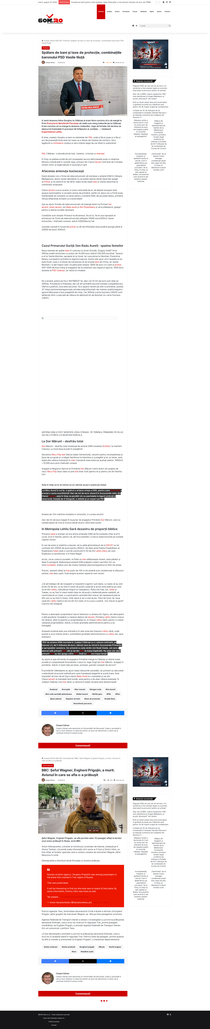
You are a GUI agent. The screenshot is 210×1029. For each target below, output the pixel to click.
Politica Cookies (54, 1021)
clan (73, 460)
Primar (47, 182)
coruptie (66, 689)
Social (135, 11)
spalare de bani (73, 699)
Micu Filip (52, 471)
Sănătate (143, 11)
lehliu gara (97, 694)
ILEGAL (106, 446)
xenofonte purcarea (83, 703)
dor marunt (80, 689)
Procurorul (52, 123)
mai (76, 471)
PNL (91, 137)
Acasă (46, 41)
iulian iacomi (82, 694)
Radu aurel (71, 207)
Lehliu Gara (101, 551)
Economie (126, 11)
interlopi (100, 153)
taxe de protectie (92, 699)
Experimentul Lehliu (52, 132)
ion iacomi (111, 689)
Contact (167, 11)
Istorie (159, 11)
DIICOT (109, 545)
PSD (54, 270)
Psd (118, 694)
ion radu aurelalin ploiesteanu (59, 694)
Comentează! (82, 745)
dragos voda (96, 689)
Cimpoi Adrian (50, 62)
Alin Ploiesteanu (87, 207)
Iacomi (98, 162)
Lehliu (54, 589)
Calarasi (61, 270)
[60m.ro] (50, 19)
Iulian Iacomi (55, 207)
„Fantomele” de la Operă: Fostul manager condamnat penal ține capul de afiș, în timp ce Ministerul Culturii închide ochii (158, 162)
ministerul (58, 143)
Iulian (53, 534)
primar (72, 227)
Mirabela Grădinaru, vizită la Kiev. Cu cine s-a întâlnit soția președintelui (101, 2)
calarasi (54, 689)
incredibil (51, 565)
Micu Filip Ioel (58, 454)
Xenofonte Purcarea (68, 123)
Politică (101, 11)
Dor (43, 446)
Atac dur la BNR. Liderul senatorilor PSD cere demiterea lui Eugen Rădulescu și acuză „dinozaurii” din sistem (149, 96)
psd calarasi (56, 699)
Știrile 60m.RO (56, 41)
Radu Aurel (82, 676)
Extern (117, 11)
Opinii (152, 11)
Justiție (109, 11)
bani (95, 182)
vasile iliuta (110, 699)
